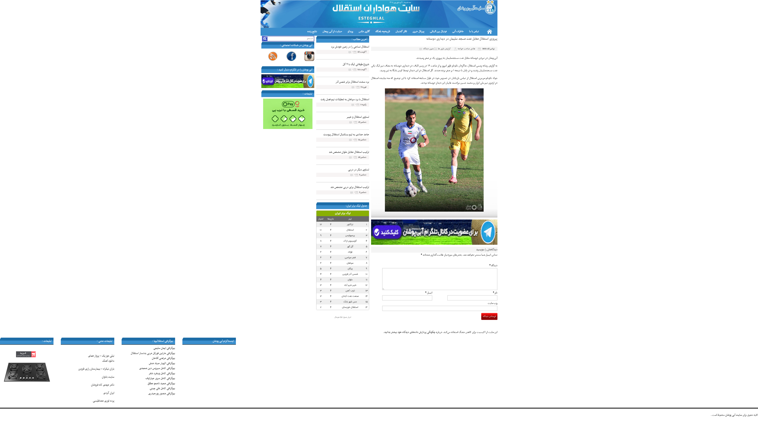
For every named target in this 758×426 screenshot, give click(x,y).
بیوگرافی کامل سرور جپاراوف (160, 378)
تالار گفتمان (401, 31)
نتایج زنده (312, 31)
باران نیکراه (108, 368)
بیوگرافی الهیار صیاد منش (162, 363)
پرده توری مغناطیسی (103, 400)
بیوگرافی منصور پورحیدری (161, 393)
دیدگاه (493, 265)
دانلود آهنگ (108, 361)
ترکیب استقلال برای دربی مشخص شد (349, 187)
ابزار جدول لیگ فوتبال (342, 317)
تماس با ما (474, 31)
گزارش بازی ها (444, 49)
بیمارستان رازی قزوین (89, 368)
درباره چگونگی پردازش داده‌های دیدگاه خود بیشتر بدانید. (412, 332)
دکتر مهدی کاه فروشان (102, 384)
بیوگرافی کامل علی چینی (162, 388)
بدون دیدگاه (428, 49)
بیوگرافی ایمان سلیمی (164, 348)
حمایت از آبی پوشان (332, 31)
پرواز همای (93, 355)
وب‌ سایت (492, 303)
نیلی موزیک (108, 355)
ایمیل (428, 293)
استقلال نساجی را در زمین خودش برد (350, 46)
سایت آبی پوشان (733, 415)
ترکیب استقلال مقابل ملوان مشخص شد (349, 152)
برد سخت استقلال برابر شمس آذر (352, 81)
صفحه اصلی (489, 31)
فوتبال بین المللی (438, 31)
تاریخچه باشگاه (382, 31)
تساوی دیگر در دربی (358, 169)
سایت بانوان (108, 377)
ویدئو (350, 31)
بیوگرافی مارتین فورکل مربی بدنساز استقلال (153, 353)
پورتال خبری (418, 31)
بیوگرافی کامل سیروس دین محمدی (157, 368)
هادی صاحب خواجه (466, 49)
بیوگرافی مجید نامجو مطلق (161, 383)
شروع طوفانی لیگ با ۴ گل (356, 64)
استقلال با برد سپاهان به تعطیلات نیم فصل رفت (345, 99)
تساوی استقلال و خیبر (357, 117)
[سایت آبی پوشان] (476, 7)
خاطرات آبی (458, 31)
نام (495, 293)
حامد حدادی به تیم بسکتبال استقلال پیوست (346, 134)
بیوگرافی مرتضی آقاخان (163, 358)
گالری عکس (364, 31)
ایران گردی (108, 392)
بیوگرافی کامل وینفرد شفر (162, 373)
